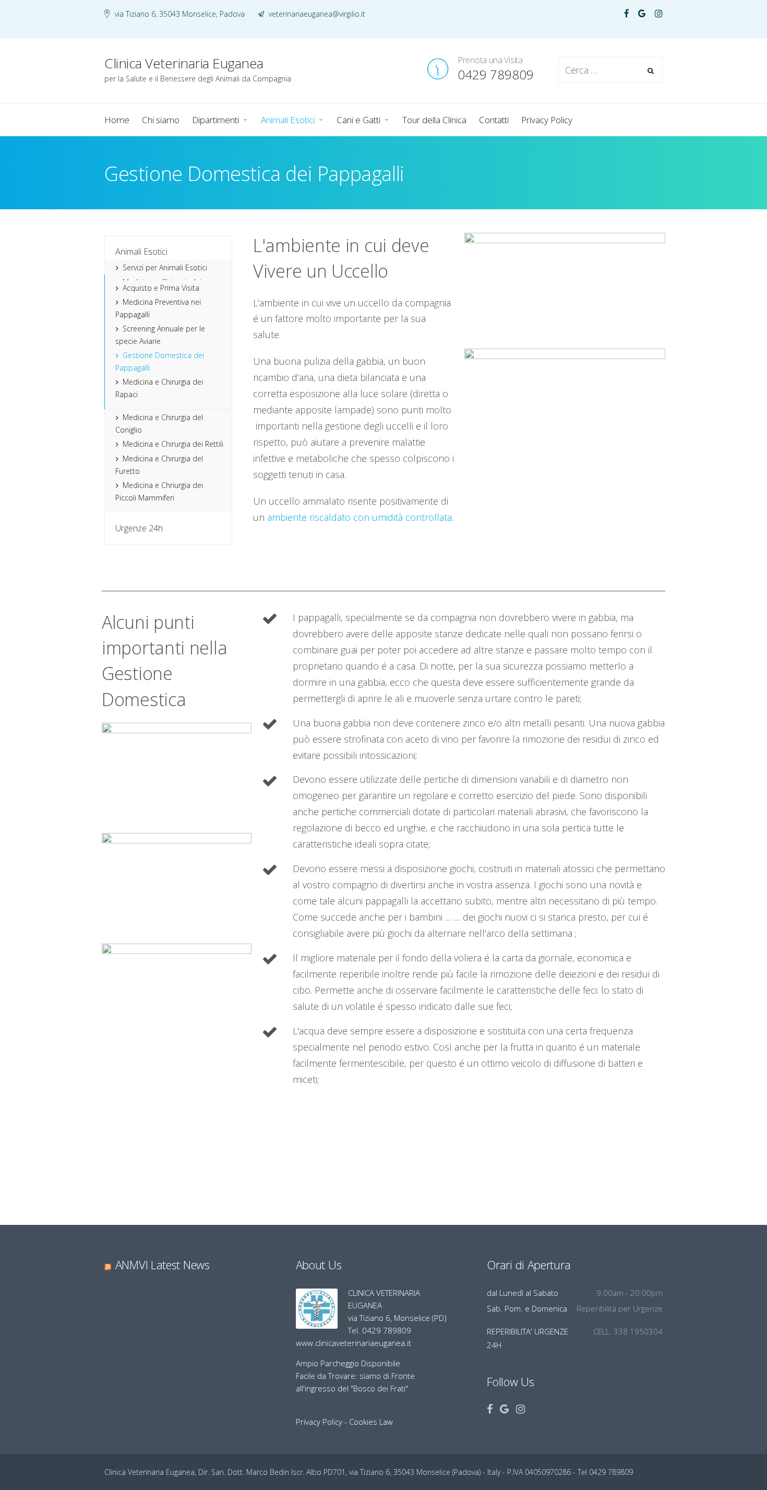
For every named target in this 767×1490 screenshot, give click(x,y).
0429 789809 (496, 74)
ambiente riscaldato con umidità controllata (359, 517)
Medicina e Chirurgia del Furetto (159, 465)
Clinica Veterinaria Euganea (175, 16)
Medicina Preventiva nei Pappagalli (158, 308)
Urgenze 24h (139, 528)
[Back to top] (730, 1453)
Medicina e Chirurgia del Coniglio (159, 423)
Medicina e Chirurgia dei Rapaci (159, 388)
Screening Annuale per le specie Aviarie (160, 335)
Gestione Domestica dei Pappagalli (159, 361)
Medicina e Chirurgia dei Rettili (173, 444)
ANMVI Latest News (162, 1264)
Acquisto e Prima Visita (161, 288)
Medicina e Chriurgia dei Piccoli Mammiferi (159, 491)
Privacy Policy (319, 1421)
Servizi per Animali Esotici (165, 267)
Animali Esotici (141, 251)
